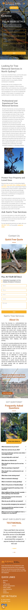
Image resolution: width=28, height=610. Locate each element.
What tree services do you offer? (11, 450)
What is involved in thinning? (10, 478)
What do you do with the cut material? (12, 501)
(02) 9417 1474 (5, 225)
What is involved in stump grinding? (12, 481)
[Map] (5, 605)
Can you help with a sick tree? (10, 457)
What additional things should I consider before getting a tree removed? (13, 493)
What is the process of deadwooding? (12, 485)
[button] (24, 3)
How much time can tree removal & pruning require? (12, 497)
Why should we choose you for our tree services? (13, 464)
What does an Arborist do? (9, 460)
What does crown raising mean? (11, 475)
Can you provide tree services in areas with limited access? (12, 508)
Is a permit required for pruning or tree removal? (12, 488)
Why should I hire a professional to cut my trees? (12, 471)
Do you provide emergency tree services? (13, 504)
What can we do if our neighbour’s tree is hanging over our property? (13, 512)
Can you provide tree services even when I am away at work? (13, 453)
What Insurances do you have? (10, 446)
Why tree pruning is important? (10, 468)
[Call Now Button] (3, 607)
